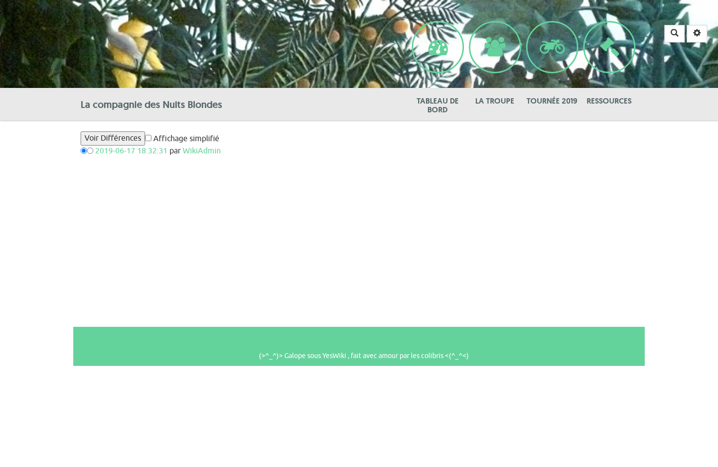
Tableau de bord (437, 27)
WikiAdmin (202, 151)
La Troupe (494, 27)
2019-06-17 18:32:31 (131, 151)
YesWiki (334, 356)
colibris (432, 356)
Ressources (608, 27)
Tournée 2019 (551, 27)
